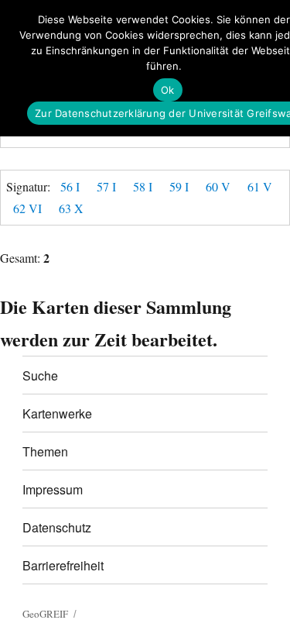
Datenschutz (56, 527)
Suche (40, 375)
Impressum (52, 489)
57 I (106, 186)
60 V (218, 186)
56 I (70, 186)
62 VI (27, 208)
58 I (142, 186)
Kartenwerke (57, 413)
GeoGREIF (45, 614)
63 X (71, 208)
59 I (179, 186)
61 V (259, 186)
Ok (168, 90)
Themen (45, 451)
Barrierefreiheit (63, 565)
